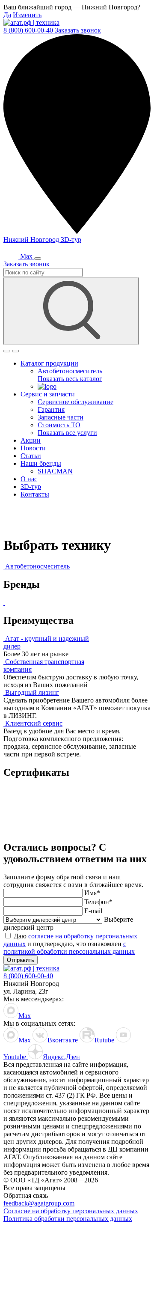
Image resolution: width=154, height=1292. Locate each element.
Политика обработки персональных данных (67, 1218)
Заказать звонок (78, 30)
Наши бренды (41, 463)
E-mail (93, 910)
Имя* (92, 892)
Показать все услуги (67, 432)
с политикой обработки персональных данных (69, 947)
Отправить (20, 960)
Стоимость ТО (59, 425)
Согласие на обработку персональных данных (70, 1211)
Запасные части (60, 417)
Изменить (27, 14)
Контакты (35, 494)
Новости (33, 448)
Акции (31, 440)
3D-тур (71, 239)
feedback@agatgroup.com (38, 1203)
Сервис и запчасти (48, 394)
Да (7, 14)
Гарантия (51, 409)
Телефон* (98, 901)
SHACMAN (55, 471)
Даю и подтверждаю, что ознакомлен (70, 943)
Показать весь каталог (70, 378)
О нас (29, 478)
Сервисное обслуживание (75, 401)
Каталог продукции (49, 363)
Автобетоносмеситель (70, 371)
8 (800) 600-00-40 (29, 30)
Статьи (31, 455)
